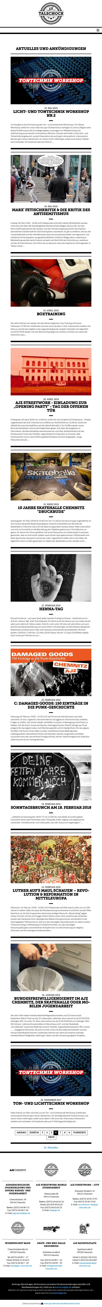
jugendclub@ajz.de (21, 1213)
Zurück (34, 1133)
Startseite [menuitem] (51, 13)
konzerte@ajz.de (63, 1287)
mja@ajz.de (55, 1210)
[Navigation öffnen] (98, 30)
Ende (51, 1137)
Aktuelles (52, 1147)
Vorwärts (79, 1133)
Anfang (21, 1133)
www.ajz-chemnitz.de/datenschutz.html (62, 1303)
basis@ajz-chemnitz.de (21, 1265)
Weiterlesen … (51, 125)
